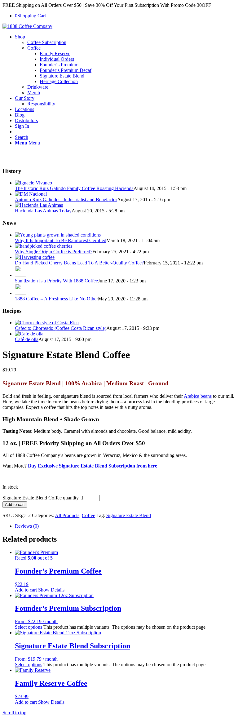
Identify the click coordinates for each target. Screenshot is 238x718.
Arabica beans (198, 396)
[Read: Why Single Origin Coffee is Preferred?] (43, 246)
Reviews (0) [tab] (27, 526)
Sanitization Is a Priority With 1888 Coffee (56, 280)
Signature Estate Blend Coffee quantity (40, 497)
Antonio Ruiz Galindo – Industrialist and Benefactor (66, 199)
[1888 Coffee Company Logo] (27, 26)
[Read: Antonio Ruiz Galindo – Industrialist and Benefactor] (31, 194)
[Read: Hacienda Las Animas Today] (39, 205)
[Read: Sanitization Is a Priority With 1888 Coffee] (20, 275)
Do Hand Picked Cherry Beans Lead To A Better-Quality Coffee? (79, 262)
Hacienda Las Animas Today (43, 210)
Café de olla (26, 339)
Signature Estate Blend (128, 515)
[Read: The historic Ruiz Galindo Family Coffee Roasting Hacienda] (33, 182)
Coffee (88, 515)
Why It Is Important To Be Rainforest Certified (60, 240)
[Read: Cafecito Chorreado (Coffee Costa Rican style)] (47, 322)
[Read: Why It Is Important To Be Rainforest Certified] (58, 234)
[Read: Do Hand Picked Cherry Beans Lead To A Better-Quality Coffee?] (35, 257)
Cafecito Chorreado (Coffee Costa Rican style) (60, 328)
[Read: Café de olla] (29, 333)
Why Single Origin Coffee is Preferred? (53, 251)
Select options (28, 627)
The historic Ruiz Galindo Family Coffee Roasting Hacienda (74, 188)
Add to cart (15, 504)
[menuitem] (125, 64)
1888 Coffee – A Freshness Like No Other (56, 298)
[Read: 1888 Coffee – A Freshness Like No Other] (20, 293)
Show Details (51, 589)
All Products (67, 515)
